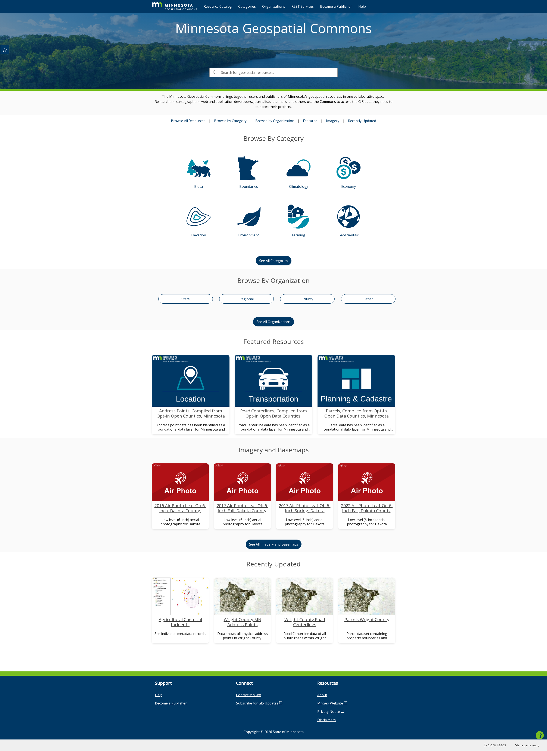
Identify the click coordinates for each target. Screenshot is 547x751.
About (322, 695)
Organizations (273, 6)
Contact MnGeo (248, 695)
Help (362, 6)
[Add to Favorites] (4, 49)
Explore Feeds (495, 745)
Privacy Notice (329, 711)
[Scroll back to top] (540, 735)
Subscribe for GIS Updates (257, 703)
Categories (247, 6)
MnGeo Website (330, 703)
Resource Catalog (218, 6)
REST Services (302, 6)
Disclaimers (326, 720)
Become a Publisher (336, 6)
